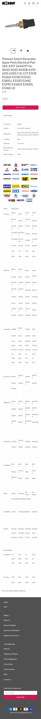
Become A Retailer (10, 625)
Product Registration (10, 659)
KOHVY (16, 712)
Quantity (5, 99)
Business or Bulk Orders (11, 630)
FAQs (5, 674)
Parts (5, 607)
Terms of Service (9, 669)
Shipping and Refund (11, 654)
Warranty (7, 649)
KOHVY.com (28, 712)
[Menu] (38, 3)
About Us (7, 620)
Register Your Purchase (11, 635)
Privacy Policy (8, 664)
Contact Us (7, 679)
